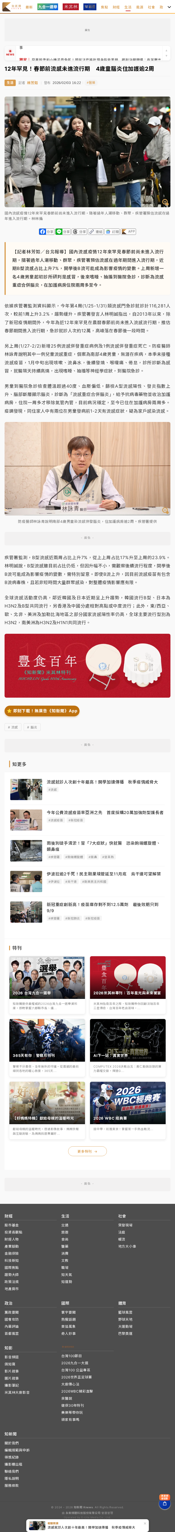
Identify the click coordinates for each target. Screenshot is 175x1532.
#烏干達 (71, 881)
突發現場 (125, 1225)
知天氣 (66, 1275)
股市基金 (12, 1225)
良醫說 (66, 1398)
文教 (65, 1260)
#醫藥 (91, 82)
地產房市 (12, 1289)
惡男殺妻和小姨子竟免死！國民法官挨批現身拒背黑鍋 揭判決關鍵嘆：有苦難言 (90, 53)
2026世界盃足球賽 (76, 1377)
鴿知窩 (10, 1364)
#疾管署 (54, 857)
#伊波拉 (54, 881)
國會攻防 (12, 1319)
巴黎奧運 (125, 1333)
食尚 (65, 1239)
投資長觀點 (14, 1232)
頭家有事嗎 (70, 1419)
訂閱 (115, 232)
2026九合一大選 (74, 1363)
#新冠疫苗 (76, 820)
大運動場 (125, 1326)
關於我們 (12, 1443)
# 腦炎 (32, 727)
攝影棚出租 (14, 1464)
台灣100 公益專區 (75, 1370)
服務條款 (12, 1485)
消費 (65, 1253)
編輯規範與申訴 (17, 1450)
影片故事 (12, 1371)
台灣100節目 (71, 1356)
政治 (163, 7)
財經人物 (12, 1239)
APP (131, 231)
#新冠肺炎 (72, 918)
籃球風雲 (125, 1312)
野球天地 (125, 1319)
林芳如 (32, 83)
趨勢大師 (12, 1275)
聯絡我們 (12, 1471)
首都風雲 (12, 1333)
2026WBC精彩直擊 (77, 1391)
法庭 (122, 1232)
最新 (29, 7)
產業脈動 (12, 1246)
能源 (140, 7)
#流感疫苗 (56, 820)
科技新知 (12, 1260)
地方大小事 (127, 1246)
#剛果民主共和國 (94, 881)
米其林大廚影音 (17, 1392)
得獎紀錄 (12, 1457)
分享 (50, 232)
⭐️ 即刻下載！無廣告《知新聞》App (42, 710)
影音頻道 (12, 1357)
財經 (116, 7)
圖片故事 (12, 1378)
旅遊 (65, 1232)
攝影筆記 (12, 1385)
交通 (65, 1225)
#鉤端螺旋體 (74, 857)
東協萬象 (68, 1326)
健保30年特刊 (72, 1405)
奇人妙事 (68, 1333)
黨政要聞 (12, 1312)
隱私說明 (12, 1478)
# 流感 (13, 727)
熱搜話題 (68, 1319)
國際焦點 (12, 1267)
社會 (151, 7)
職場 (65, 1267)
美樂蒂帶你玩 (72, 1412)
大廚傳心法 (70, 1384)
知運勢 (66, 1282)
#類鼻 (93, 857)
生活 (128, 7)
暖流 (122, 1239)
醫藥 (65, 1246)
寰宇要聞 (68, 1312)
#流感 (53, 789)
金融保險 (12, 1253)
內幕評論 (12, 1326)
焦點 (104, 7)
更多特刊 (87, 1151)
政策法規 (12, 1282)
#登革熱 (108, 857)
